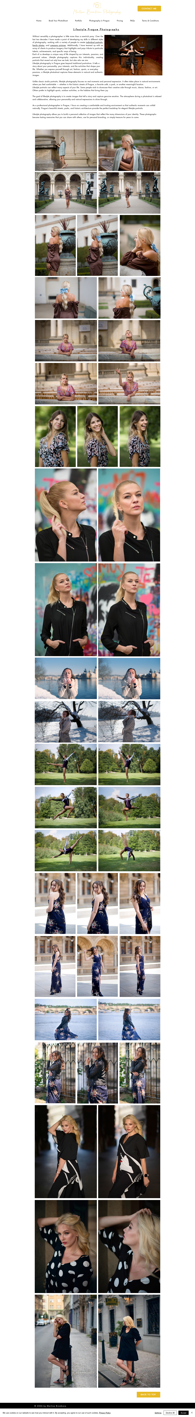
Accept (183, 1412)
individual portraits (94, 42)
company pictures (58, 45)
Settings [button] (158, 1412)
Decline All (170, 1412)
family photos (38, 45)
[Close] (191, 1413)
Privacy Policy (105, 1412)
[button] (78, 20)
